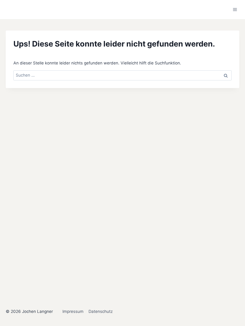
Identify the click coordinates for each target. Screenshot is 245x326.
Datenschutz (101, 311)
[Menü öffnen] (234, 9)
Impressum (73, 311)
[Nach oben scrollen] (234, 271)
